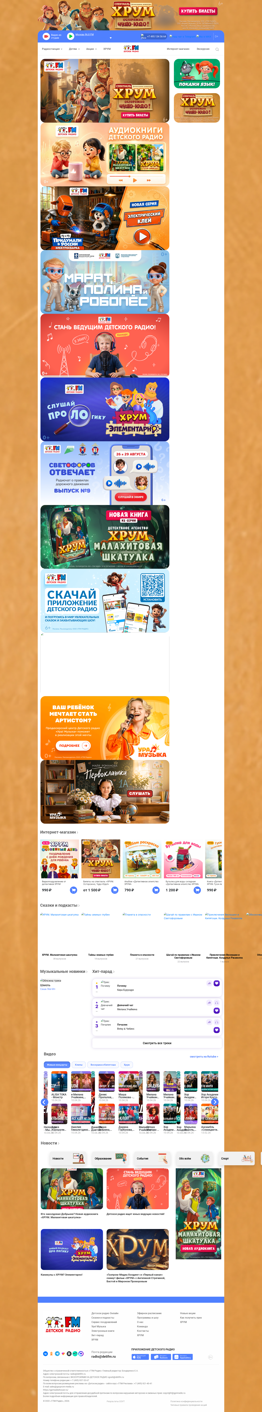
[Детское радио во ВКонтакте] (45, 1353)
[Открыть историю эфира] (110, 38)
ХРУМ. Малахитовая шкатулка (59, 954)
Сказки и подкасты (102, 1317)
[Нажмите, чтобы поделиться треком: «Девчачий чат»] (209, 1003)
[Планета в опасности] (142, 932)
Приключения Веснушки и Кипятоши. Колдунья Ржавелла (224, 956)
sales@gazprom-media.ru (62, 1386)
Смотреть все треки (157, 1043)
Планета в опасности (142, 954)
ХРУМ (107, 48)
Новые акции (187, 1313)
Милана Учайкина (127, 1009)
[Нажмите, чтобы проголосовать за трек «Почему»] (217, 983)
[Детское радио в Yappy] (75, 1353)
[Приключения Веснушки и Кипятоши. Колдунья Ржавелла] (224, 932)
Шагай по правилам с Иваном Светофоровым (183, 956)
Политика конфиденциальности (186, 1401)
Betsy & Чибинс (125, 1028)
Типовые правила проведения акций (188, 1405)
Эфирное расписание (149, 1313)
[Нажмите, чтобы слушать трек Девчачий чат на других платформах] (217, 1003)
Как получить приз (191, 1317)
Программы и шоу (147, 1317)
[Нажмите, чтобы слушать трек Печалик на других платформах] (217, 1022)
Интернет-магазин (178, 48)
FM (85, 34)
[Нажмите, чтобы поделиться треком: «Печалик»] (209, 1022)
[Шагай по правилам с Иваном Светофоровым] (183, 932)
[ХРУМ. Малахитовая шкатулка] (59, 932)
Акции (90, 48)
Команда (142, 1326)
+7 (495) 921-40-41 (143, 1383)
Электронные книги (102, 1330)
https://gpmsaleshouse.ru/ (55, 1390)
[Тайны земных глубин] (100, 932)
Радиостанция (51, 48)
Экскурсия (203, 48)
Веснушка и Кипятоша (103, 1064)
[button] (50, 980)
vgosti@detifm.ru (116, 1377)
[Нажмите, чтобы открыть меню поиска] (217, 49)
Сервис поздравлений (104, 1322)
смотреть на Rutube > (204, 1056)
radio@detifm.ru (103, 1356)
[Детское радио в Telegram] (57, 1353)
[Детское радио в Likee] (63, 1353)
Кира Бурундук (125, 990)
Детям (73, 48)
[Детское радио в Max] (81, 1353)
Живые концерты (57, 1064)
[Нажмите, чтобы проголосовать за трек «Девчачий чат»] (217, 1011)
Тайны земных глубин (101, 954)
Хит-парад (97, 1335)
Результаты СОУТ (116, 1401)
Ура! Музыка (98, 1326)
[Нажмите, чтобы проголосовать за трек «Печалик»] (217, 1030)
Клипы (78, 1064)
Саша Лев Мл (47, 988)
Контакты (143, 1330)
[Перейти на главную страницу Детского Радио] (131, 48)
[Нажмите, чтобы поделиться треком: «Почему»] (209, 983)
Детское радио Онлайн (104, 1313)
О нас (140, 1322)
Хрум (127, 1064)
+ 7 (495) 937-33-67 (79, 1380)
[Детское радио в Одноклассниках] (51, 1353)
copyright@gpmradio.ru (174, 1393)
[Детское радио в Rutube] (69, 1353)
